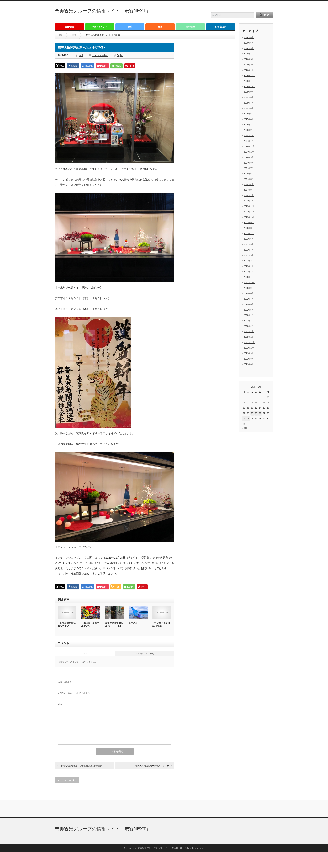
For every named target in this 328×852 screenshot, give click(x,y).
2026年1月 (249, 70)
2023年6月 (249, 239)
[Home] (60, 35)
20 (256, 413)
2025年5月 (249, 113)
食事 (160, 26)
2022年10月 (249, 282)
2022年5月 (249, 310)
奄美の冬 (133, 623)
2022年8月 (249, 293)
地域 (81, 55)
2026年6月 (249, 43)
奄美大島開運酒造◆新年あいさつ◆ (152, 766)
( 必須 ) (64, 681)
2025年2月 (249, 130)
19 (252, 413)
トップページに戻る (67, 780)
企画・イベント (100, 26)
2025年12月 (249, 75)
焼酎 (130, 26)
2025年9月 (249, 92)
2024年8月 (249, 163)
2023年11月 (249, 212)
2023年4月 (249, 250)
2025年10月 (249, 86)
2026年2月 (249, 65)
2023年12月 (249, 206)
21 (260, 413)
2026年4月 (249, 54)
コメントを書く (100, 55)
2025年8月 (249, 97)
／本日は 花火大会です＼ (90, 625)
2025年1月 (249, 135)
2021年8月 (249, 359)
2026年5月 (249, 48)
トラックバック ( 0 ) (144, 653)
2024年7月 (249, 168)
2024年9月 (249, 157)
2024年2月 (249, 195)
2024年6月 (249, 173)
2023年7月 (249, 233)
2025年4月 (249, 119)
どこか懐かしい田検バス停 (161, 625)
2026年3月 (249, 59)
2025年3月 (249, 125)
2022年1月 (249, 331)
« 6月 (244, 428)
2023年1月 (249, 266)
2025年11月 (249, 81)
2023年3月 (249, 255)
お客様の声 (220, 26)
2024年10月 (249, 152)
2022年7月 (249, 299)
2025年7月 (249, 103)
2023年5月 (249, 244)
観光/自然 (190, 26)
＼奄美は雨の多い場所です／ (67, 625)
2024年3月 (249, 190)
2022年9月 (249, 288)
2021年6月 (249, 364)
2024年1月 (249, 201)
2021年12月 (249, 337)
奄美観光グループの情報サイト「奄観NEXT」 (102, 10)
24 (244, 418)
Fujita (120, 55)
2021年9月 (249, 353)
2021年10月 (249, 348)
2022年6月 (249, 304)
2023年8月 (249, 228)
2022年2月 (249, 326)
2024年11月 (249, 146)
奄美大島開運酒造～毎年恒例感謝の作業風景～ (82, 766)
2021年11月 (249, 342)
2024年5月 (249, 179)
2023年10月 (249, 217)
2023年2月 (249, 261)
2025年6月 (249, 108)
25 (248, 418)
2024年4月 (249, 184)
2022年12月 (249, 272)
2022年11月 (249, 277)
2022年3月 (249, 320)
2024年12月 (249, 141)
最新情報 (69, 26)
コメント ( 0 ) (85, 653)
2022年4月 (249, 315)
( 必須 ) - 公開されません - (74, 693)
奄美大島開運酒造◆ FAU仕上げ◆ (114, 625)
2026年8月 (249, 37)
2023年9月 (249, 222)
